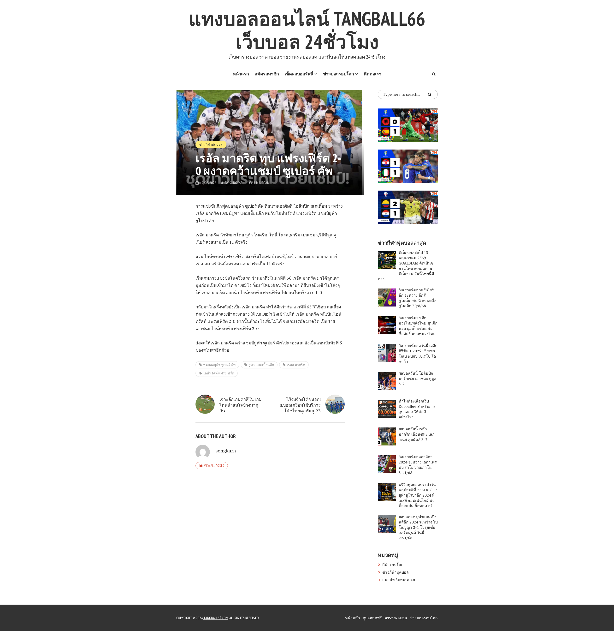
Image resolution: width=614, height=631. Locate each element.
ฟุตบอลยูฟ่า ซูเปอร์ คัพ (219, 365)
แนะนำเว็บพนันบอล (398, 580)
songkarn (236, 182)
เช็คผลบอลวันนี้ (299, 74)
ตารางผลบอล (395, 617)
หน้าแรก (241, 74)
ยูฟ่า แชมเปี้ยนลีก (261, 365)
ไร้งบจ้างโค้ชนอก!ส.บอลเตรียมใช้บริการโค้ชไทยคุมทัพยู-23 (300, 405)
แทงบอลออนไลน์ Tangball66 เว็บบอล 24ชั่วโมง (307, 30)
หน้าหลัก (352, 617)
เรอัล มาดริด (296, 365)
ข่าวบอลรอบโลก (338, 74)
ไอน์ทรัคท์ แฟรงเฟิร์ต (218, 373)
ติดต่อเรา (372, 74)
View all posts (214, 465)
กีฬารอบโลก (392, 564)
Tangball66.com (215, 617)
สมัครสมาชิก (267, 74)
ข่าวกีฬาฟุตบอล (211, 144)
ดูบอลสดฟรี (372, 617)
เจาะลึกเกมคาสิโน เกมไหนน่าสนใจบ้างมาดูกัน (240, 405)
